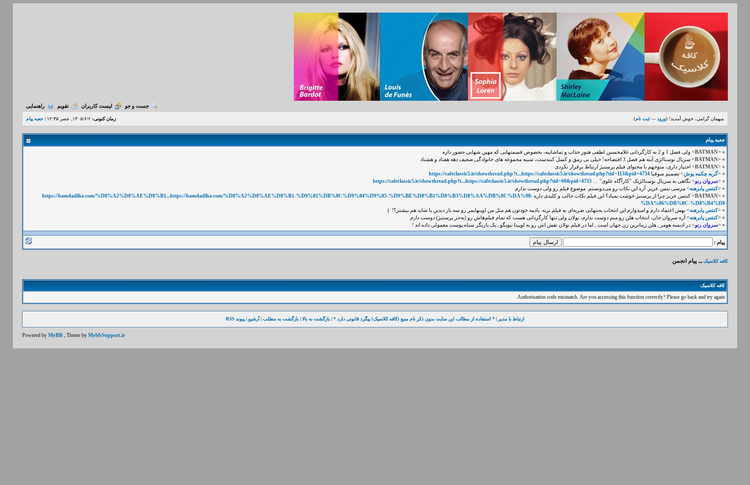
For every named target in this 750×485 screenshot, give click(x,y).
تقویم (63, 106)
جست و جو (137, 106)
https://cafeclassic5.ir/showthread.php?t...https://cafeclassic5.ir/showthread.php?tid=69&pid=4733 (482, 181)
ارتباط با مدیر (511, 318)
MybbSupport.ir (106, 335)
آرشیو (254, 318)
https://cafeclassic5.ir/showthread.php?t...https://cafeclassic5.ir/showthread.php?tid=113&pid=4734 (539, 174)
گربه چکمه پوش (701, 174)
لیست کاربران (96, 106)
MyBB (55, 335)
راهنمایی (35, 106)
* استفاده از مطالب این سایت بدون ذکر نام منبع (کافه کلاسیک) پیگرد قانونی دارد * (414, 318)
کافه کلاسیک (716, 261)
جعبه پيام (34, 118)
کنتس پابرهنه (704, 188)
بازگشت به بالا (316, 318)
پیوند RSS (235, 318)
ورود (661, 118)
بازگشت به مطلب (281, 318)
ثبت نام (642, 118)
